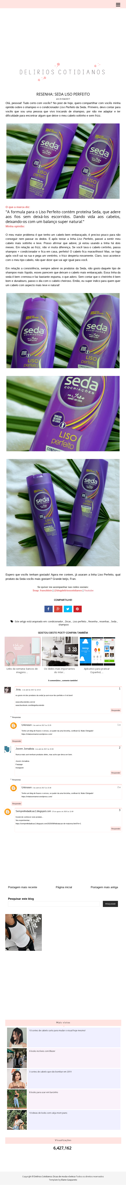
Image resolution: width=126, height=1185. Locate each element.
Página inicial (64, 887)
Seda (114, 621)
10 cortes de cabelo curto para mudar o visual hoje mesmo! (57, 1030)
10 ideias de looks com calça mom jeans (48, 1112)
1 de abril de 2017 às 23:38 (44, 749)
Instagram (20, 768)
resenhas (104, 621)
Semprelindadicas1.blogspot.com (33, 811)
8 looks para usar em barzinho (43, 1092)
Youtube (89, 590)
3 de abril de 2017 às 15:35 (42, 725)
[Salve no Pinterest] (78, 609)
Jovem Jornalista (25, 748)
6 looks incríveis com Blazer (42, 1051)
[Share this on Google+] (58, 609)
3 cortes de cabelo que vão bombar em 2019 (50, 1071)
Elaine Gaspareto (69, 1179)
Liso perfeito (80, 621)
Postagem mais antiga (104, 887)
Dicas (68, 621)
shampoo (64, 624)
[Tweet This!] (68, 609)
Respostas (16, 717)
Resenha (93, 621)
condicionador (56, 621)
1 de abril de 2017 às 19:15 (31, 690)
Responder (115, 710)
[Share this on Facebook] (48, 609)
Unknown (26, 725)
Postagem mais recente (22, 887)
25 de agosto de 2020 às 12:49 (62, 811)
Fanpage (19, 764)
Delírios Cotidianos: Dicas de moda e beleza (55, 1176)
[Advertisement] (63, 25)
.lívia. (18, 689)
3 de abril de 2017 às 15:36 (42, 788)
